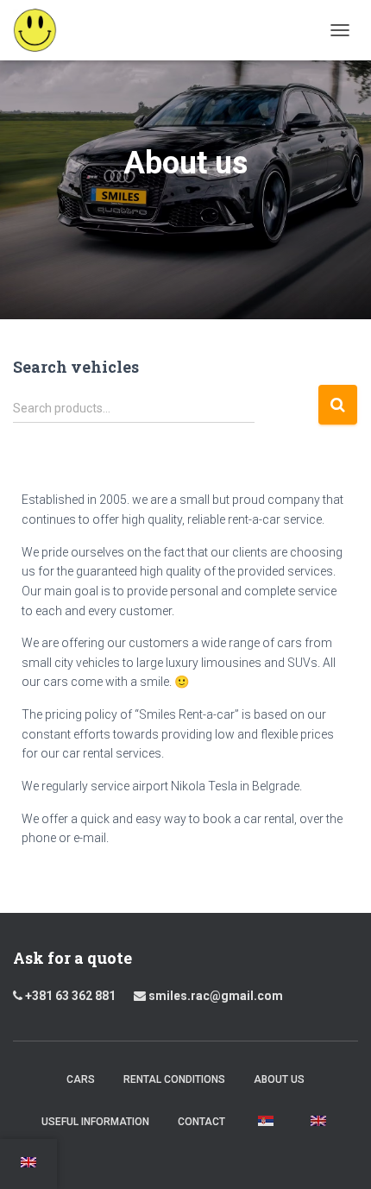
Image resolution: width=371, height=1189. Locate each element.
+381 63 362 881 (75, 996)
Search (337, 405)
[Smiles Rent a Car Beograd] (42, 30)
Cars (80, 1079)
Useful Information (95, 1122)
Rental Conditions (174, 1079)
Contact (201, 1122)
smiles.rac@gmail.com (214, 996)
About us (279, 1079)
